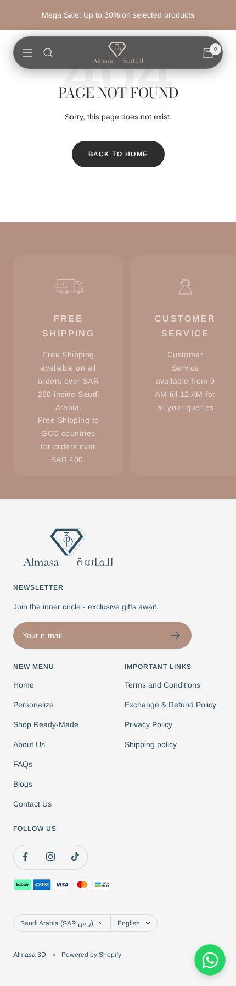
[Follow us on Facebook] (25, 857)
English (128, 923)
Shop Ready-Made (45, 724)
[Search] (48, 53)
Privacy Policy (148, 724)
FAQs (22, 764)
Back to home (118, 154)
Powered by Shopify (91, 954)
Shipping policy (151, 744)
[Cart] (208, 53)
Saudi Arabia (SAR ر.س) (56, 923)
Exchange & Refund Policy (170, 704)
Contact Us (32, 803)
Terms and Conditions (162, 684)
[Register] (176, 635)
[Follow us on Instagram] (50, 857)
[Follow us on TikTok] (75, 857)
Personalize (33, 704)
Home (23, 684)
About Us (29, 744)
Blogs (22, 784)
